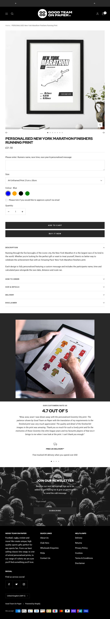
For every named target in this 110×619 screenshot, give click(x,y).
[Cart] (103, 14)
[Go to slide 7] (62, 132)
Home (7, 25)
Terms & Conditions (84, 558)
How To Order (12, 279)
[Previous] (6, 133)
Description (11, 248)
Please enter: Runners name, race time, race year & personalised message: (38, 157)
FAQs (42, 553)
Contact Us (45, 558)
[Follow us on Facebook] (9, 584)
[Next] (103, 133)
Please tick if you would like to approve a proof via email (34, 200)
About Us (44, 538)
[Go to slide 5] (57, 132)
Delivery (9, 295)
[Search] (12, 14)
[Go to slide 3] (52, 132)
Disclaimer (11, 303)
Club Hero (44, 543)
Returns (78, 543)
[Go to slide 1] (47, 132)
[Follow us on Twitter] (16, 584)
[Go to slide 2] (50, 132)
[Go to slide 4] (58, 461)
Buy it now (55, 234)
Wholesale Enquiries (49, 548)
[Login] (97, 14)
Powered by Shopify (32, 604)
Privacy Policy (81, 548)
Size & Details (12, 287)
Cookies (79, 553)
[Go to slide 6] (59, 132)
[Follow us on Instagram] (24, 584)
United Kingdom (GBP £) (16, 596)
